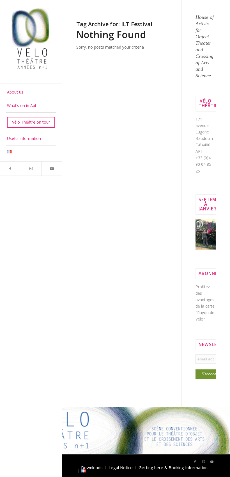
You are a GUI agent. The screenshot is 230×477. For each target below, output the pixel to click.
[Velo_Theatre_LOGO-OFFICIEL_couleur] (31, 41)
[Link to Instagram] (31, 169)
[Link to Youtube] (52, 169)
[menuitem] (31, 92)
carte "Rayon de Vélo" (205, 312)
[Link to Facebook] (10, 169)
